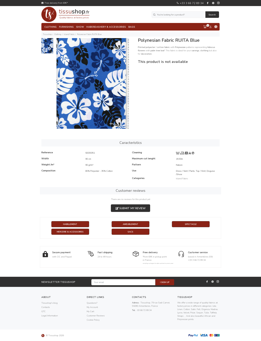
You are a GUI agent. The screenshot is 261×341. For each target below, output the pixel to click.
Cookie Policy (93, 319)
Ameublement (130, 224)
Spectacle (191, 224)
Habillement (70, 224)
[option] (47, 47)
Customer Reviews (96, 315)
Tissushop (47, 34)
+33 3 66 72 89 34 (191, 3)
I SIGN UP (164, 282)
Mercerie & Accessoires (70, 231)
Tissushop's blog (49, 303)
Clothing (57, 34)
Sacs (130, 231)
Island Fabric (69, 34)
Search (212, 14)
